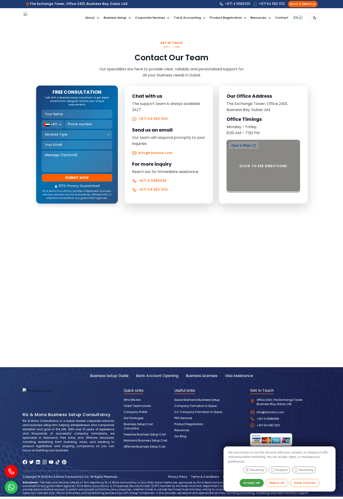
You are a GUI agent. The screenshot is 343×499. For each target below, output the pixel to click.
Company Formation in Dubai (195, 406)
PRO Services (183, 418)
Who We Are (132, 400)
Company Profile (135, 412)
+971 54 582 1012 (153, 118)
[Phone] (11, 471)
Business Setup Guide (109, 375)
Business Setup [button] (115, 17)
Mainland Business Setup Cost (145, 440)
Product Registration (188, 424)
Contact (281, 17)
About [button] (90, 17)
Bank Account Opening (157, 375)
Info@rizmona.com (270, 412)
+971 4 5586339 (153, 180)
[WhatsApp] (11, 487)
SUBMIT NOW (77, 177)
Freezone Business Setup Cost (145, 434)
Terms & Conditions (205, 477)
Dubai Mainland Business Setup (197, 400)
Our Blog (180, 436)
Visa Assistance (239, 375)
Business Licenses (201, 375)
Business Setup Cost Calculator (138, 426)
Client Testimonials (137, 406)
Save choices (305, 483)
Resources (181, 430)
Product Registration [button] (226, 17)
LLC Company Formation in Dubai (198, 412)
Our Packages (134, 418)
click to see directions (263, 166)
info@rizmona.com (156, 153)
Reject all (277, 483)
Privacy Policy (177, 477)
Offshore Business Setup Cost (144, 447)
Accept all (251, 483)
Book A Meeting (302, 4)
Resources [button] (258, 17)
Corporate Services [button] (150, 17)
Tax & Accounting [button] (187, 17)
